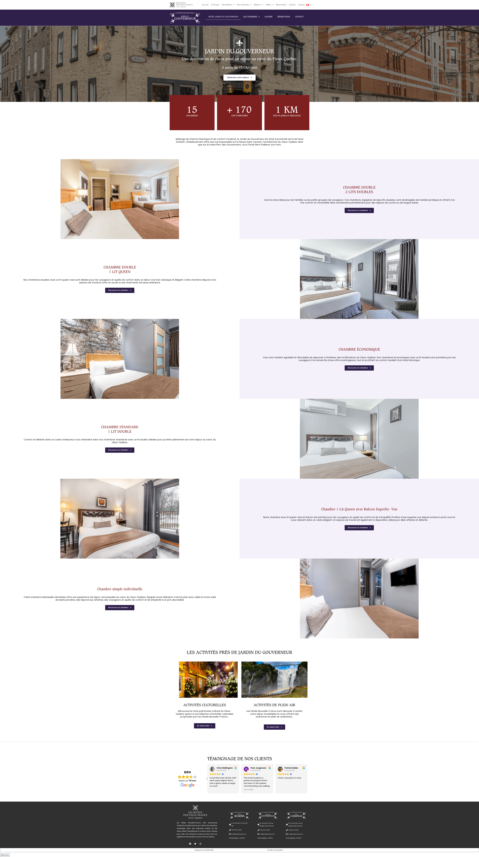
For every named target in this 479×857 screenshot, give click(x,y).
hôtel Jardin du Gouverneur (223, 17)
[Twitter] (195, 844)
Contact (301, 4)
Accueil (205, 4)
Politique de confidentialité (204, 850)
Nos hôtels (227, 4)
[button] (239, 78)
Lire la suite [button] (214, 789)
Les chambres (250, 17)
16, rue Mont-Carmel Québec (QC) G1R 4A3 (267, 824)
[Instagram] (200, 844)
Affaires (257, 4)
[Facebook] (190, 844)
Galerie (292, 4)
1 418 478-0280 (236, 830)
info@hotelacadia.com (238, 834)
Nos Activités (243, 4)
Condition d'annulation (275, 850)
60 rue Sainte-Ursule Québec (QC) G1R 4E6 (295, 824)
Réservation (281, 4)
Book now (5, 855)
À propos (215, 4)
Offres (268, 4)
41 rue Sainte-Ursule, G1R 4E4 (239, 824)
